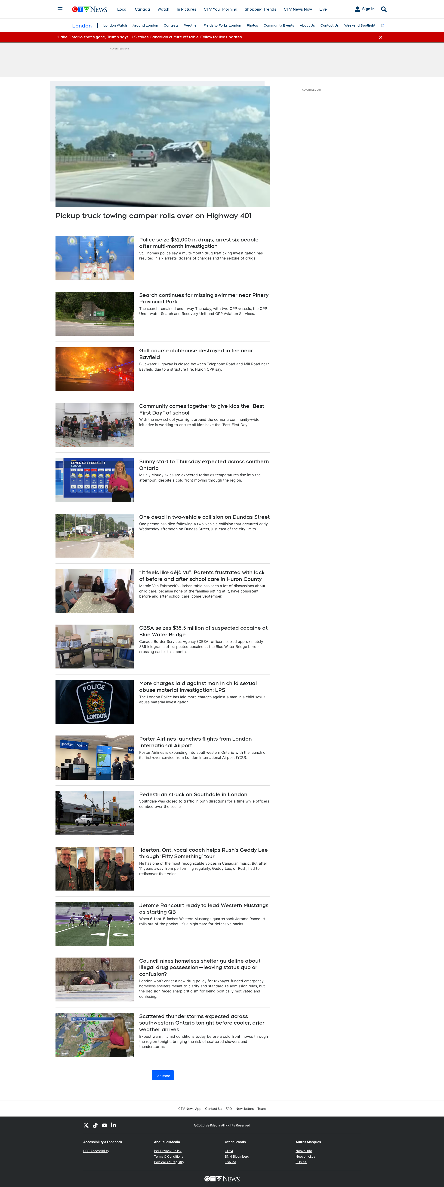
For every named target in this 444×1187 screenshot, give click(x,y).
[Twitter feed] (86, 1125)
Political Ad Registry (169, 1162)
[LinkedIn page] (114, 1125)
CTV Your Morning (220, 9)
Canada (142, 9)
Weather (191, 25)
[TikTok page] (95, 1125)
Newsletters (245, 1109)
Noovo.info (304, 1151)
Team (261, 1109)
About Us (307, 25)
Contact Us (330, 25)
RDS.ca (301, 1162)
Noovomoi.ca (305, 1156)
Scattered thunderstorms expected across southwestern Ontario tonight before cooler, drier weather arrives (202, 1022)
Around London (145, 25)
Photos (252, 25)
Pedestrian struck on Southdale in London (193, 794)
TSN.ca (230, 1162)
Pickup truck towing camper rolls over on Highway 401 (153, 215)
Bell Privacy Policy (168, 1151)
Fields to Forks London (222, 25)
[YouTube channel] (104, 1125)
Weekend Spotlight (359, 25)
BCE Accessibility (96, 1151)
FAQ (229, 1109)
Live (323, 9)
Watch (163, 9)
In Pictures (186, 9)
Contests (171, 25)
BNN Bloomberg (237, 1156)
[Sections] (60, 9)
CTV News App (189, 1109)
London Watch (115, 25)
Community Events (279, 25)
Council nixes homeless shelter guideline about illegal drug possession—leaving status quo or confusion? (199, 967)
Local (122, 9)
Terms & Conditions (168, 1156)
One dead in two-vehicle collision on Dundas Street (204, 517)
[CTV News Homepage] (89, 9)
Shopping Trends (260, 9)
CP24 (229, 1151)
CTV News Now (298, 9)
